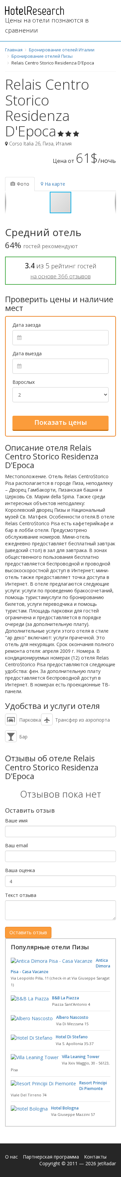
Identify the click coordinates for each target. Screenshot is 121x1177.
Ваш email (16, 845)
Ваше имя (16, 820)
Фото (23, 184)
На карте (55, 184)
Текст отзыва (20, 895)
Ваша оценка (20, 870)
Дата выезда (27, 353)
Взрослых (23, 382)
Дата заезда (26, 325)
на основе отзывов (61, 276)
